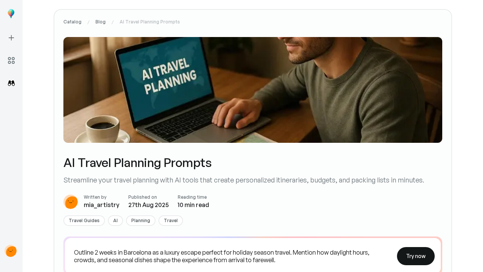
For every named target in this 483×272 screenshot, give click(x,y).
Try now (416, 256)
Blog (100, 22)
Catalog (72, 22)
